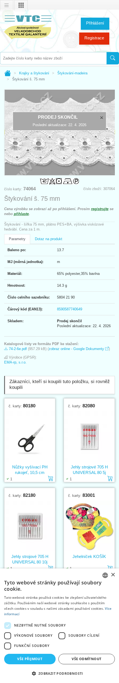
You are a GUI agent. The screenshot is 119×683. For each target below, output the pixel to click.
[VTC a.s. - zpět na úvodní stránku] (27, 26)
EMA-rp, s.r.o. (15, 362)
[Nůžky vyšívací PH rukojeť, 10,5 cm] (29, 436)
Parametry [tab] (17, 239)
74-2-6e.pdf (17, 349)
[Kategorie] (21, 5)
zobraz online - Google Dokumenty (77, 349)
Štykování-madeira (72, 73)
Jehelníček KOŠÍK (89, 556)
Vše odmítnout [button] (86, 659)
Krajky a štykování (34, 73)
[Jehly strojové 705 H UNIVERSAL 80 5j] (89, 436)
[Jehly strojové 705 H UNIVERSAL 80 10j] (29, 526)
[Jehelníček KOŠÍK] (89, 526)
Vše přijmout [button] (29, 659)
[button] (59, 673)
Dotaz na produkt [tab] (48, 239)
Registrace (94, 38)
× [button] (113, 575)
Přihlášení (95, 23)
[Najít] (113, 58)
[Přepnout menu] (6, 5)
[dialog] (59, 625)
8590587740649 (69, 309)
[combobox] (53, 58)
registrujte (99, 209)
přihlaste (21, 214)
